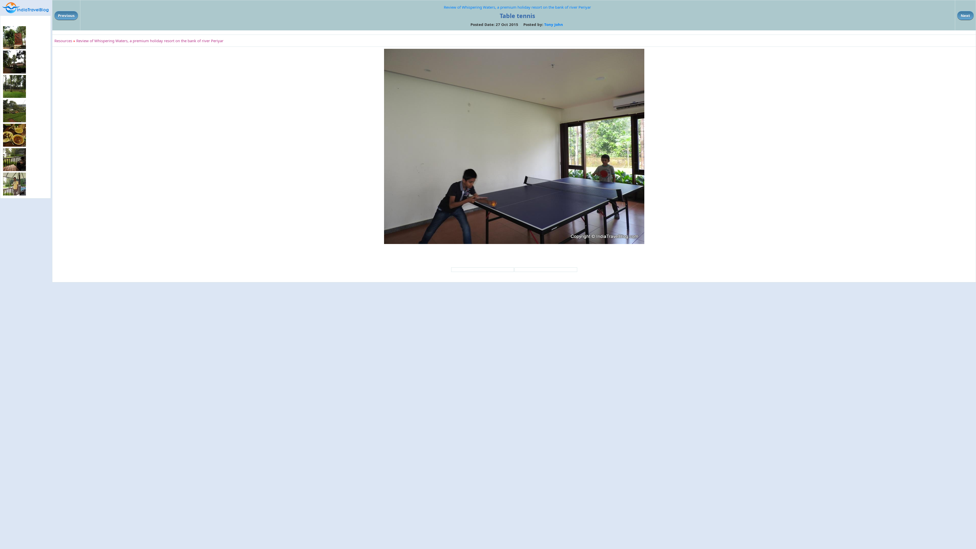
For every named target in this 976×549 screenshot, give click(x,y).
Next (965, 15)
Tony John (553, 24)
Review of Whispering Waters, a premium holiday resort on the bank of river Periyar (517, 7)
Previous (66, 15)
